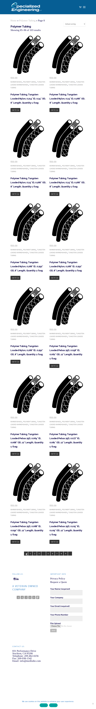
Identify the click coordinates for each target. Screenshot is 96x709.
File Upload (55, 623)
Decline (53, 705)
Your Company (56, 598)
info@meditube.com (30, 660)
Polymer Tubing (27, 20)
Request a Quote (58, 582)
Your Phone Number (59, 615)
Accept (44, 705)
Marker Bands (16, 82)
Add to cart (15, 110)
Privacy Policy (57, 578)
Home (13, 20)
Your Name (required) (60, 589)
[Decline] (93, 703)
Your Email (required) (60, 606)
